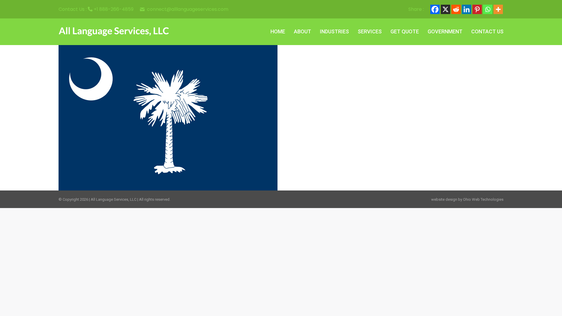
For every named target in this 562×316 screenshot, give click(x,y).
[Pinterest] (477, 9)
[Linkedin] (466, 9)
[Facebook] (435, 9)
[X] (445, 9)
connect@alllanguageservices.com (187, 9)
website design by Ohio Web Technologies (467, 199)
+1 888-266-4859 (113, 9)
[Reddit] (456, 9)
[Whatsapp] (487, 9)
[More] (498, 9)
